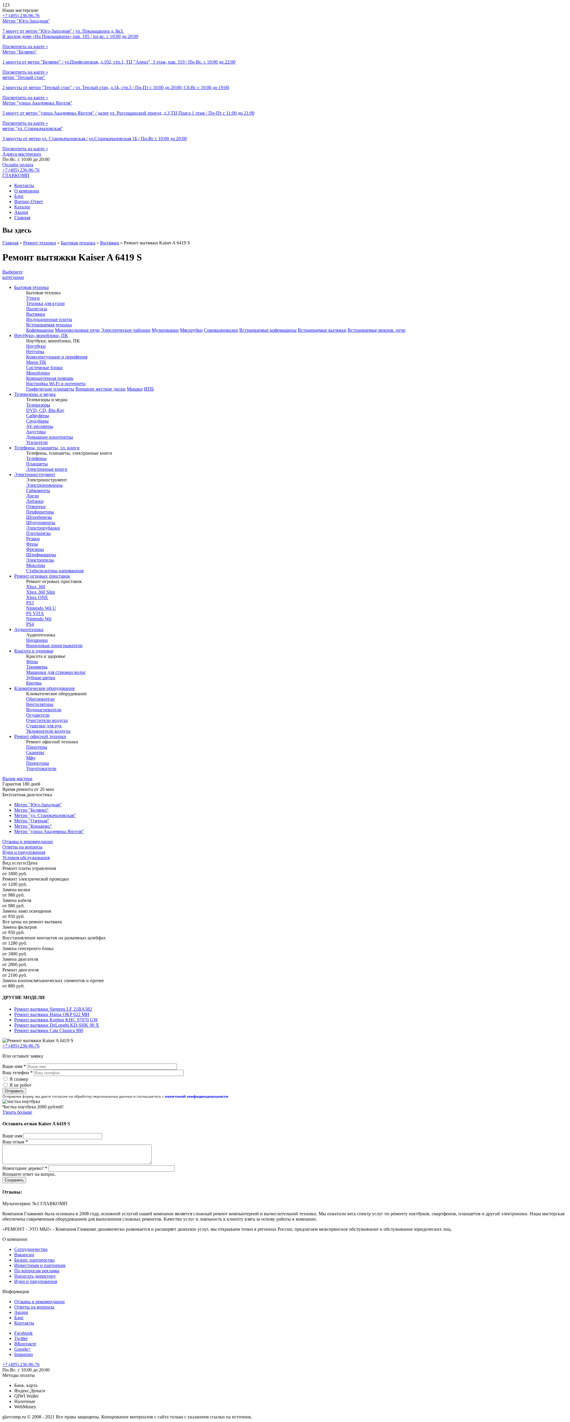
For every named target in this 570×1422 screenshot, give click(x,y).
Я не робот (20, 1085)
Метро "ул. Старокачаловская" (45, 815)
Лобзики (35, 501)
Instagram (23, 1354)
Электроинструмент (34, 474)
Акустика (36, 431)
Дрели (32, 495)
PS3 (30, 602)
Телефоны (36, 458)
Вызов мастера (17, 778)
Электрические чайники (126, 330)
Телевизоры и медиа (35, 394)
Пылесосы (36, 308)
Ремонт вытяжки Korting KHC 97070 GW (56, 1019)
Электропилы (40, 560)
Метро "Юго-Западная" (38, 804)
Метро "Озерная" (31, 820)
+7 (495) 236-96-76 (20, 170)
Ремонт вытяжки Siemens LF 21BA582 (53, 1009)
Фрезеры (35, 549)
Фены (32, 543)
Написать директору (35, 1276)
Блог (19, 196)
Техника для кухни (45, 303)
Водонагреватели (43, 709)
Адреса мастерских (21, 154)
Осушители (38, 715)
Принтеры (36, 747)
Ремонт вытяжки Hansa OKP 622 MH (51, 1014)
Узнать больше (17, 1112)
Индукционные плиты (49, 319)
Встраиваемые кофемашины (268, 330)
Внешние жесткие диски (100, 388)
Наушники (37, 640)
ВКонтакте (25, 1343)
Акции (21, 212)
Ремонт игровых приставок (42, 576)
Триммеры (37, 666)
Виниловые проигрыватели (54, 645)
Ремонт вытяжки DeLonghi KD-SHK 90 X (56, 1025)
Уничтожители (41, 768)
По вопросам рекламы (36, 1270)
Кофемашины (40, 330)
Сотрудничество (31, 1249)
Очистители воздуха (47, 720)
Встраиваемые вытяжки (322, 330)
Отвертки (36, 506)
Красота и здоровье (33, 650)
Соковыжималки (221, 330)
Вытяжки (109, 242)
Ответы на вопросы (22, 846)
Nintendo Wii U (41, 608)
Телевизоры (38, 404)
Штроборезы (39, 517)
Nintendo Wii (38, 618)
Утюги (33, 298)
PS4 (30, 624)
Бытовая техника (78, 242)
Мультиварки (165, 330)
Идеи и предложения (23, 852)
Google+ (22, 1349)
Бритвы (34, 682)
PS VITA (35, 613)
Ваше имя (14, 1066)
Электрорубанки (43, 527)
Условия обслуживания (26, 857)
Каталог (22, 206)
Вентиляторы (39, 704)
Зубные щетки (40, 677)
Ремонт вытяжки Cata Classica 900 (48, 1030)
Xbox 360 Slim (40, 592)
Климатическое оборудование (44, 688)
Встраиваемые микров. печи (377, 330)
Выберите (13, 274)
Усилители (37, 442)
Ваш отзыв (15, 1141)
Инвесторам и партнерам (39, 1265)
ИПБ (149, 388)
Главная (22, 217)
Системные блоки (44, 367)
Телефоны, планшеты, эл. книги (47, 447)
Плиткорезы (38, 533)
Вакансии (24, 1254)
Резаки (33, 538)
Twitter (21, 1338)
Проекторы (37, 763)
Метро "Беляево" (31, 810)
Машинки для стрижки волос (56, 672)
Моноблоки (38, 372)
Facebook (23, 1333)
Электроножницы (44, 485)
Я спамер (19, 1079)
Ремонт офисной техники (40, 736)
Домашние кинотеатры (49, 437)
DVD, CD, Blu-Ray (45, 410)
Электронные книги (46, 469)
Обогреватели (40, 698)
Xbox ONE (37, 597)
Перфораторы (40, 511)
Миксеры (35, 565)
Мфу (31, 757)
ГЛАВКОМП (15, 175)
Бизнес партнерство (34, 1260)
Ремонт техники (39, 242)
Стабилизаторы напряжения (54, 570)
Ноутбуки (36, 346)
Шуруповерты (40, 522)
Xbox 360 (35, 586)
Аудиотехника (28, 629)
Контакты (24, 185)
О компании (26, 190)
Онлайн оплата (17, 164)
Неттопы (35, 351)
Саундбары (37, 421)
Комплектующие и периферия (56, 356)
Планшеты (37, 463)
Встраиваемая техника (49, 324)
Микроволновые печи (77, 330)
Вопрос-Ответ (28, 201)
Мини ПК (36, 362)
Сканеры (35, 752)
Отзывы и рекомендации (27, 841)
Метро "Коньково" (33, 826)
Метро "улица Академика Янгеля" (49, 831)
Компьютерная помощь (49, 378)
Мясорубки (191, 330)
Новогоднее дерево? (24, 1168)
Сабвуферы (37, 415)
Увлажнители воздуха (48, 731)
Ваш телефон (17, 1072)
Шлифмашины (41, 554)
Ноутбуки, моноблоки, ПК (41, 335)
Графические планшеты (50, 388)
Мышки (135, 388)
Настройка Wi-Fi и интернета (56, 383)
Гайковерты (38, 490)
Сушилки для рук (44, 725)
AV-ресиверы (39, 426)
